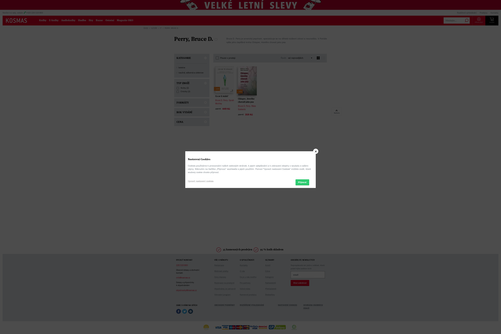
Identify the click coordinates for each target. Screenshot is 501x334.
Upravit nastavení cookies (200, 181)
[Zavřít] (315, 151)
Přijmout (302, 182)
